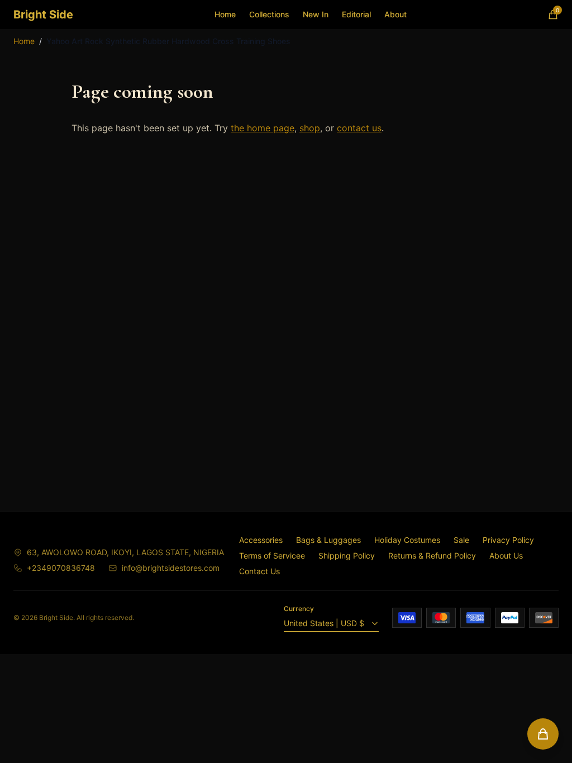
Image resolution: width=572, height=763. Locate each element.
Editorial (356, 14)
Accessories (261, 540)
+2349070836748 (61, 568)
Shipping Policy (346, 555)
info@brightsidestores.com (171, 568)
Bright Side (43, 14)
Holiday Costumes (407, 540)
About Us (506, 555)
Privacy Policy (508, 540)
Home (225, 14)
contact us (359, 127)
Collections (269, 14)
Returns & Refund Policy (432, 555)
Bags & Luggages (328, 540)
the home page (262, 127)
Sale (461, 540)
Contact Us (259, 571)
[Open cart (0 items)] (543, 734)
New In (315, 14)
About (395, 14)
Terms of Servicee (272, 555)
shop (309, 127)
